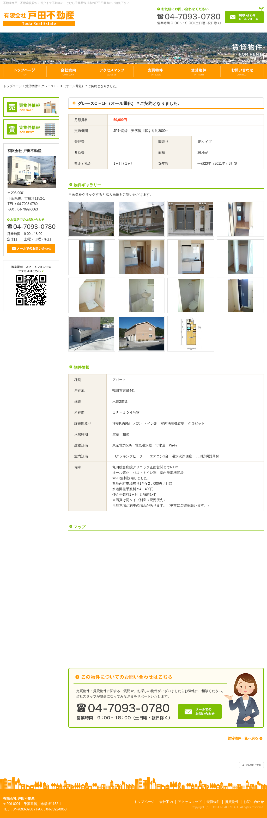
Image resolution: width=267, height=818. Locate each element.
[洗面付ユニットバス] (141, 295)
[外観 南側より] (141, 333)
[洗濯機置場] (91, 295)
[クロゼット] (240, 257)
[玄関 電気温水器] (190, 219)
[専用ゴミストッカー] (91, 333)
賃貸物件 (31, 86)
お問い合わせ (254, 802)
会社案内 (166, 802)
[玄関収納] (240, 295)
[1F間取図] (190, 333)
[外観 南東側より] (91, 219)
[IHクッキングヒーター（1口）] (190, 257)
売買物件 (213, 802)
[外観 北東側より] (141, 219)
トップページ (12, 86)
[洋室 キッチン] (141, 257)
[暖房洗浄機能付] (190, 295)
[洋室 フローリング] (91, 257)
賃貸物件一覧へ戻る (243, 738)
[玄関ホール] (240, 219)
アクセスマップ (190, 802)
